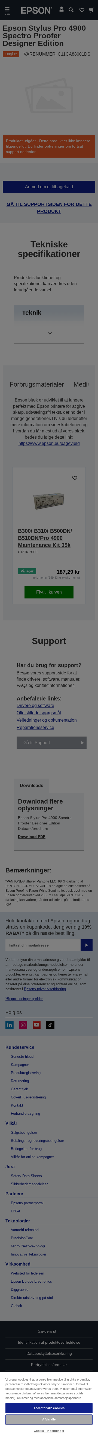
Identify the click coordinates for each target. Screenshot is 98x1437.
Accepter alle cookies (49, 1408)
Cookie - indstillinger (49, 1430)
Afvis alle (49, 1419)
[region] (49, 1404)
